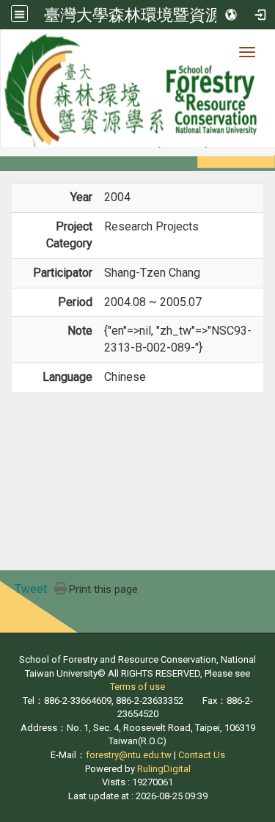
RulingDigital (164, 768)
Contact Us (201, 754)
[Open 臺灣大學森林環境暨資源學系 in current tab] (137, 88)
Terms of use (137, 686)
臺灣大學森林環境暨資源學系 (149, 14)
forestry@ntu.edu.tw (129, 754)
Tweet (31, 589)
